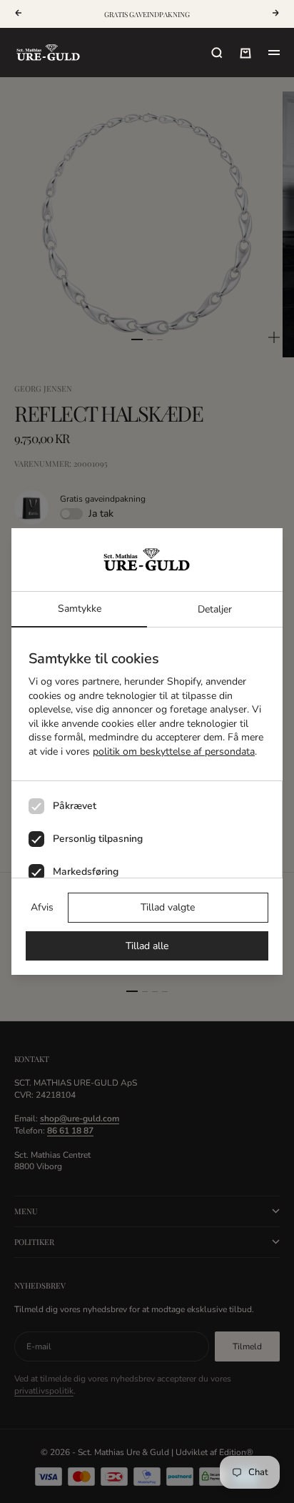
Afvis (42, 907)
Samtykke (79, 608)
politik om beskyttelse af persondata (174, 751)
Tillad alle (147, 946)
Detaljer (215, 609)
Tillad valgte (168, 907)
